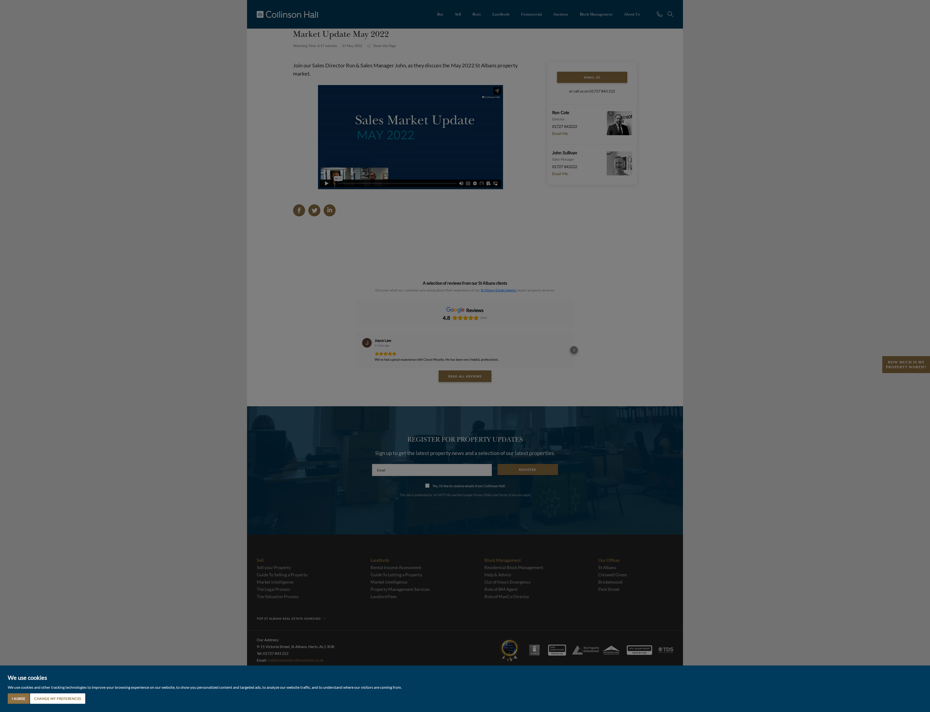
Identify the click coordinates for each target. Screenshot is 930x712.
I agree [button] (18, 698)
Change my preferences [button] (57, 698)
